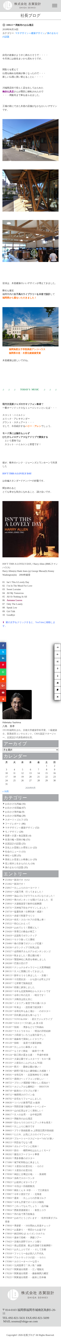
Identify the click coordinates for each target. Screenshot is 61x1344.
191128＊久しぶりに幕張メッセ (21, 1047)
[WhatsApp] (3, 672)
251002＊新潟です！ (15, 884)
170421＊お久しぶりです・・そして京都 (25, 1249)
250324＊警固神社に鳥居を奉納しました (25, 959)
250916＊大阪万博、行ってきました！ (24, 892)
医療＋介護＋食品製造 (16, 835)
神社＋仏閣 (10, 855)
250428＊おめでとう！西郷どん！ (22, 927)
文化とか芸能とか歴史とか (18, 847)
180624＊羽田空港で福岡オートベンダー (25, 1106)
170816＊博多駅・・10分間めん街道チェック (28, 1225)
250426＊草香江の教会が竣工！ (21, 931)
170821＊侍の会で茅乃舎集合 (20, 1214)
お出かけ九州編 (13, 804)
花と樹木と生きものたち (17, 863)
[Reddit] (3, 678)
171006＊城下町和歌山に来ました (22, 1162)
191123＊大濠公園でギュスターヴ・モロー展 (28, 1059)
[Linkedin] (3, 658)
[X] (3, 652)
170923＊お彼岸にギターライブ (21, 1182)
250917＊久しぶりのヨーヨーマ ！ (22, 888)
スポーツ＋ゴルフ (14, 819)
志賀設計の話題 (13, 843)
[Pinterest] (3, 665)
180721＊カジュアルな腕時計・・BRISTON (27, 1086)
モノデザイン (12, 832)
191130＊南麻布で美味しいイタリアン (24, 1039)
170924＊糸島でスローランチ (20, 1178)
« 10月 (5, 791)
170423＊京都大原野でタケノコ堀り (23, 1241)
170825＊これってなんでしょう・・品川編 (26, 1206)
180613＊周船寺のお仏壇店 (20, 25)
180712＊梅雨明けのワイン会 (20, 1094)
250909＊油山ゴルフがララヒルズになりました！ (30, 896)
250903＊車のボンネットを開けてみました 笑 (29, 900)
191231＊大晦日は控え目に (18, 999)
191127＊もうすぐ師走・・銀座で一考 (24, 1051)
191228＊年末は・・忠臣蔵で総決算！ (24, 1007)
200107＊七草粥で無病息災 (18, 983)
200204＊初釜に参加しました (20, 987)
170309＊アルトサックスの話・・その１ (25, 1257)
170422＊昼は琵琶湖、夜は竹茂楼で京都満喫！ (29, 1245)
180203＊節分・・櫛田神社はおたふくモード (28, 1150)
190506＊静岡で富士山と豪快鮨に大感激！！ (28, 1071)
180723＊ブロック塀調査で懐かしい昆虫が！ (28, 1083)
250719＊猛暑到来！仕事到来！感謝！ (24, 911)
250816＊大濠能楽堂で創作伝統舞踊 (23, 903)
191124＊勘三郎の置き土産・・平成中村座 (26, 1055)
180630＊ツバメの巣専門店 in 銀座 (22, 1102)
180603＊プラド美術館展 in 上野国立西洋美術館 (29, 1130)
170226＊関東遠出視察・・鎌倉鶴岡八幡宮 (26, 1273)
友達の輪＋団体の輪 (15, 839)
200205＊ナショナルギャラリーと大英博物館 (28, 967)
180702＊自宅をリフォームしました (23, 1099)
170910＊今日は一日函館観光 (20, 1186)
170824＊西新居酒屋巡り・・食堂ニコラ (25, 1210)
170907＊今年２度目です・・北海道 (23, 1194)
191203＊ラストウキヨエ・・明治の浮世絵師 (28, 1031)
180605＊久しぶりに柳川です (20, 1126)
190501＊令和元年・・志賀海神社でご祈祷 (26, 1075)
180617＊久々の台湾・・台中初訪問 (23, 1114)
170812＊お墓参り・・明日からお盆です (25, 1230)
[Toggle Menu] (54, 5)
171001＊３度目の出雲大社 (18, 1170)
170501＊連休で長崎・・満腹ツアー (23, 1237)
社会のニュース (13, 851)
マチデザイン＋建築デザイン (30, 33)
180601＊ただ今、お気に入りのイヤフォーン (28, 1134)
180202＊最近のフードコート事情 (22, 1154)
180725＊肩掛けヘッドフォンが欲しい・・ (26, 1079)
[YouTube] (3, 692)
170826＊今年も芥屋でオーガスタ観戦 (24, 1202)
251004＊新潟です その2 (17, 880)
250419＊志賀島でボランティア (21, 935)
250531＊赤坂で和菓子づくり (20, 916)
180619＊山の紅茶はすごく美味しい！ (24, 1110)
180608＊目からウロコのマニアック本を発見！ (29, 1122)
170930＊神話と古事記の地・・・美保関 (25, 1174)
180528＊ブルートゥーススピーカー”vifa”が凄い (29, 1138)
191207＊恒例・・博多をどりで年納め (24, 1027)
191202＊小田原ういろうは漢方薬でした (25, 1035)
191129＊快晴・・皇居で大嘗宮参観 (23, 1043)
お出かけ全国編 (13, 808)
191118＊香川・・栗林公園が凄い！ (23, 1067)
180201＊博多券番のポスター (20, 1158)
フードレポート (13, 824)
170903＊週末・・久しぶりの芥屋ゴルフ (25, 1198)
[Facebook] (3, 645)
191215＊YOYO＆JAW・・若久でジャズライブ (28, 1019)
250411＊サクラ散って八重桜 (20, 939)
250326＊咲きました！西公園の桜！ (23, 955)
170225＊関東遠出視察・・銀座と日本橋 (25, 1277)
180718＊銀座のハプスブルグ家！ (22, 1091)
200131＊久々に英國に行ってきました (24, 971)
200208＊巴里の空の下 (16, 963)
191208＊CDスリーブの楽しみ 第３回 (24, 1023)
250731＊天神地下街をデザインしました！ (26, 908)
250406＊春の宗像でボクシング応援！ (24, 943)
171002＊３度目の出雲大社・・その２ (24, 1166)
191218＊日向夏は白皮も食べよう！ (23, 1015)
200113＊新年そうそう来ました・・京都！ (26, 975)
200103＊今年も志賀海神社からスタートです (28, 991)
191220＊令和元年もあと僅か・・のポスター (28, 1011)
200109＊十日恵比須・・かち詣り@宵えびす (27, 979)
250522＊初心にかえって (17, 923)
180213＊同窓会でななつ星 (18, 1142)
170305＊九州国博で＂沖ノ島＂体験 (23, 1265)
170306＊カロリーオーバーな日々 (22, 1261)
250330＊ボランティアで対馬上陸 (22, 947)
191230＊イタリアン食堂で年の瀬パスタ (25, 1003)
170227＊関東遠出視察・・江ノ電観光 (24, 1269)
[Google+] (3, 685)
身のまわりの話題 (14, 867)
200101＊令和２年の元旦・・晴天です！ (25, 995)
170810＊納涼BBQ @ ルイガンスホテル (25, 1233)
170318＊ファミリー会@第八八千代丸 (24, 1253)
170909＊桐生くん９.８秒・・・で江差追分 (27, 1190)
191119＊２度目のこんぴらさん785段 (23, 1063)
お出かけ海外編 (13, 812)
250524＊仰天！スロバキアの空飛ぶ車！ (25, 919)
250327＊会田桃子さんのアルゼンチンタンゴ (28, 951)
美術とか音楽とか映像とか (18, 859)
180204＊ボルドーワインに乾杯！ (22, 1146)
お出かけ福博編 (13, 816)
